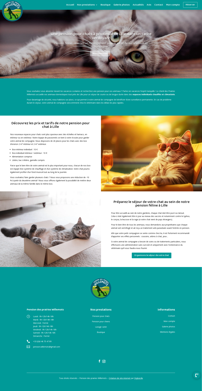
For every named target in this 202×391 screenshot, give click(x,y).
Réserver (190, 5)
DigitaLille (138, 378)
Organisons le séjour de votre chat (151, 255)
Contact (158, 5)
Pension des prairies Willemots (45, 309)
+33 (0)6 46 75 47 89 (42, 341)
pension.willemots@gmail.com (46, 346)
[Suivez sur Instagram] (104, 361)
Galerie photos (122, 5)
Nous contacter (100, 53)
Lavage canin (101, 327)
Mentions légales (167, 332)
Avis (149, 5)
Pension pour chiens (101, 321)
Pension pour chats (101, 316)
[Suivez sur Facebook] (99, 361)
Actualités (138, 5)
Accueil (70, 5)
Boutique (105, 5)
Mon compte (173, 5)
